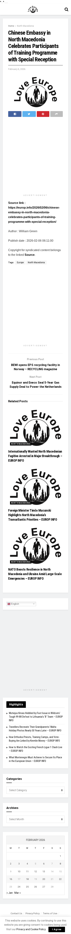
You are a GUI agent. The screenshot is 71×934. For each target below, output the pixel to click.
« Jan (10, 892)
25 (27, 886)
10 (19, 871)
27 (43, 886)
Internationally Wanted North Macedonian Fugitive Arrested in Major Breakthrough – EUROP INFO (35, 455)
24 (19, 886)
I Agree (56, 929)
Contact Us (16, 913)
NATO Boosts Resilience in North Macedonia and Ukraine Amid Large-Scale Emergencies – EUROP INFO (35, 573)
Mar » (17, 892)
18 (27, 879)
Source (30, 254)
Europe (20, 262)
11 (27, 871)
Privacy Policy (32, 913)
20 (43, 879)
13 (43, 871)
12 (35, 871)
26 (35, 886)
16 (10, 879)
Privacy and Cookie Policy (31, 929)
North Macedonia (25, 26)
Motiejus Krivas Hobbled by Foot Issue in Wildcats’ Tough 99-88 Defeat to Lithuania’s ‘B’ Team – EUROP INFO (36, 717)
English (14, 603)
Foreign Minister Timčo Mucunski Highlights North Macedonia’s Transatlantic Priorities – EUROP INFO (32, 514)
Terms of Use (50, 913)
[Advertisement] (35, 156)
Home (11, 26)
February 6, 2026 (16, 69)
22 (60, 879)
